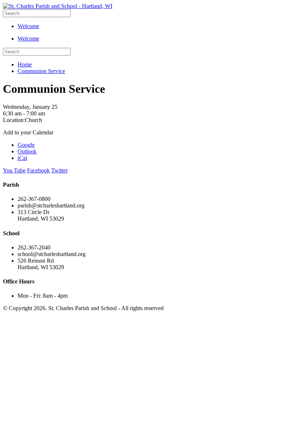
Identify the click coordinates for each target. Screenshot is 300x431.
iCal (22, 158)
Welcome (28, 26)
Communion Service (41, 71)
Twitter (59, 170)
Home (25, 64)
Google (26, 145)
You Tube (14, 170)
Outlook (27, 151)
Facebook (38, 170)
